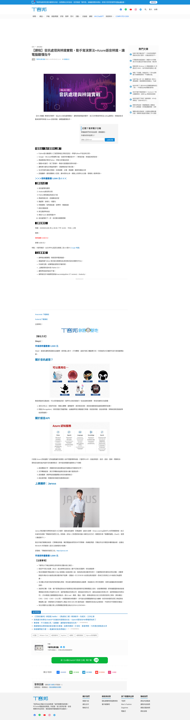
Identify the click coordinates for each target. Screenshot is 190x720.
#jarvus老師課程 (91, 635)
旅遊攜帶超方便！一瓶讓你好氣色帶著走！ (51, 629)
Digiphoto (124, 708)
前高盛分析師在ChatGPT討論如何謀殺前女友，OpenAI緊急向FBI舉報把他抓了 (65, 620)
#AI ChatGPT (99, 16)
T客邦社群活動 (40, 59)
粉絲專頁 (63, 672)
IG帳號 (114, 672)
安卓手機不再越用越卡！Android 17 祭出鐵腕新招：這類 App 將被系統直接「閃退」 (145, 94)
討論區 (84, 16)
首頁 (33, 46)
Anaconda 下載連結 (42, 314)
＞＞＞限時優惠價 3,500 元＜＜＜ (51, 178)
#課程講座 (79, 635)
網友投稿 (144, 711)
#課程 (71, 635)
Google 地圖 (75, 248)
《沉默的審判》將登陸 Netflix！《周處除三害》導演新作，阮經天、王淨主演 (64, 617)
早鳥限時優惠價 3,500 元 (46, 346)
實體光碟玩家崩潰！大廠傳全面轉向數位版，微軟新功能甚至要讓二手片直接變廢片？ (144, 113)
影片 (72, 16)
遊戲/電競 (54, 16)
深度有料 (109, 16)
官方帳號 (76, 672)
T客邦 (123, 701)
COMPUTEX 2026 (122, 16)
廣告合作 (86, 704)
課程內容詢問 (145, 704)
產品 (41, 16)
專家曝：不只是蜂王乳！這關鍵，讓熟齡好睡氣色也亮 (55, 623)
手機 (47, 16)
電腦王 (123, 711)
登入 (150, 9)
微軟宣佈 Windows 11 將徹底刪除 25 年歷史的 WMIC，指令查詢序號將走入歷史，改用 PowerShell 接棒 (145, 68)
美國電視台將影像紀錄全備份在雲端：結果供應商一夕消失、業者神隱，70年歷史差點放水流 (70, 626)
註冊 (155, 9)
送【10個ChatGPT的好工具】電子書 (76, 660)
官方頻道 (89, 672)
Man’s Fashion (126, 704)
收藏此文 (66, 59)
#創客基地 (54, 635)
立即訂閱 (110, 140)
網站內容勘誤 (145, 701)
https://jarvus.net (62, 551)
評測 (61, 16)
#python (63, 635)
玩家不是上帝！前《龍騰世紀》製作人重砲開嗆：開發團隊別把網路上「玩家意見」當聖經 (144, 81)
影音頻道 (102, 672)
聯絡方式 (86, 708)
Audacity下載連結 (41, 319)
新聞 (34, 16)
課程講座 (39, 46)
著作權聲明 (106, 704)
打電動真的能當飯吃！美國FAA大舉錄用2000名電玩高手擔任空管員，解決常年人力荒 (145, 61)
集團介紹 (86, 701)
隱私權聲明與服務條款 (110, 701)
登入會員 (51, 684)
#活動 (35, 635)
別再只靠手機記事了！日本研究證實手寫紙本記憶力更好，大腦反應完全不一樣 (144, 55)
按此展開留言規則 (55, 687)
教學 (66, 16)
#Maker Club (44, 635)
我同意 (153, 2)
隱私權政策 (120, 2)
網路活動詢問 (145, 708)
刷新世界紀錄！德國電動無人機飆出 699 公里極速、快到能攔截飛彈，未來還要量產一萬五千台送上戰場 (144, 107)
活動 (77, 16)
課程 (90, 16)
